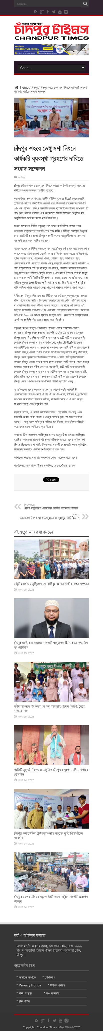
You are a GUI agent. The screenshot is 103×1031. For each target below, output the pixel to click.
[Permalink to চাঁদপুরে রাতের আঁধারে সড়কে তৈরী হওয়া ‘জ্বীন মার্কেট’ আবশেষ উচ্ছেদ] (51, 891)
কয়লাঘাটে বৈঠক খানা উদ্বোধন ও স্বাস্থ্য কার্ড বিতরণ (49, 516)
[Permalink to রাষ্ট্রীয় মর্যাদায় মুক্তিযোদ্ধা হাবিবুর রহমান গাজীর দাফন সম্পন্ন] (51, 578)
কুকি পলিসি (24, 1001)
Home (23, 87)
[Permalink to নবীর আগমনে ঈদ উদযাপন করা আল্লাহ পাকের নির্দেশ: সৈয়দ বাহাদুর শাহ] (51, 700)
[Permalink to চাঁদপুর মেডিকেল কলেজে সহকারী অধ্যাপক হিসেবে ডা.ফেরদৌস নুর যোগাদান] (51, 637)
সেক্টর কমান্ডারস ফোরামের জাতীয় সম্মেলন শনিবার (51, 506)
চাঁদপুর (35, 87)
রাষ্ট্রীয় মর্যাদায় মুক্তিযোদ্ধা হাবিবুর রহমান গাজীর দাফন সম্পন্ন (51, 584)
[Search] (85, 3)
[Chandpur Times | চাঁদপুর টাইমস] (51, 36)
